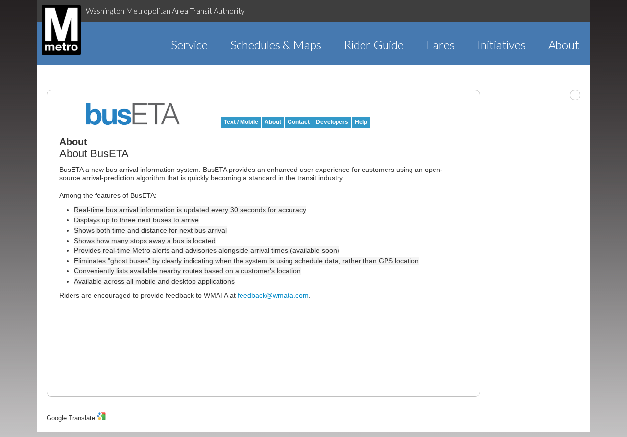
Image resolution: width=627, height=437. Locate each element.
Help (361, 122)
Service (189, 44)
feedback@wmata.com (273, 295)
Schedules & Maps (275, 44)
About (563, 44)
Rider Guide (374, 44)
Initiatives (501, 44)
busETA (133, 114)
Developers (332, 122)
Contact (299, 122)
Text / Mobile (241, 122)
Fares (440, 44)
